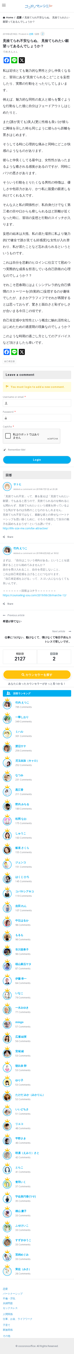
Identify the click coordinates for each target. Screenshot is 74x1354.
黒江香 (19, 789)
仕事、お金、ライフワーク (17, 1318)
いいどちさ (22, 1109)
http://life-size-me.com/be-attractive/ (25, 528)
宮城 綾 (19, 1051)
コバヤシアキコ (24, 891)
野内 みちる (22, 804)
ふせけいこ (22, 1225)
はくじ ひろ (22, 876)
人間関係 (8, 1314)
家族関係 (8, 1329)
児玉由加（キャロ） (27, 760)
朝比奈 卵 (21, 1065)
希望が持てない (12, 621)
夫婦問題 (8, 1303)
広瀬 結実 (21, 1036)
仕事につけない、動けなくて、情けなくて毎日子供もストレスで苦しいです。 (38, 639)
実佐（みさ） (23, 1269)
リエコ (19, 1123)
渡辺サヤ (20, 746)
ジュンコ (20, 862)
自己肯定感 (9, 361)
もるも (19, 935)
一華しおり (22, 717)
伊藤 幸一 (21, 978)
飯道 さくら (22, 847)
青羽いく (20, 1181)
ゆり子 (19, 1080)
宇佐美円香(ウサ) (25, 1196)
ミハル (19, 731)
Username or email (14, 397)
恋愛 (31, 33)
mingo (19, 1022)
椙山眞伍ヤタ (23, 964)
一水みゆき (22, 1007)
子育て (6, 1325)
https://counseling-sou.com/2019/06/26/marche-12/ (34, 595)
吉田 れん (21, 905)
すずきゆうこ (23, 1240)
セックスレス (10, 1308)
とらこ (19, 1167)
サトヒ (17, 484)
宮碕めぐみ (22, 1254)
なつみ (19, 775)
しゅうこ (20, 833)
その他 (6, 1336)
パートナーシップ (13, 1293)
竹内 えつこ (20, 548)
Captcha (8, 426)
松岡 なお (21, 818)
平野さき (20, 1138)
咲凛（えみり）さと (27, 1152)
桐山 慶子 (21, 1211)
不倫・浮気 (9, 1298)
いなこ (19, 993)
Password (9, 411)
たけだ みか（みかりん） (30, 1094)
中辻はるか (22, 920)
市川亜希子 (22, 949)
